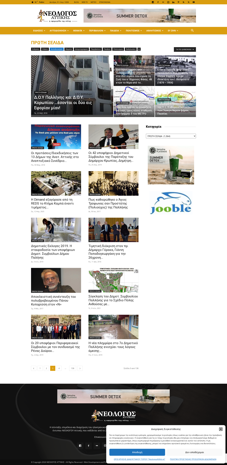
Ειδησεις (38, 30)
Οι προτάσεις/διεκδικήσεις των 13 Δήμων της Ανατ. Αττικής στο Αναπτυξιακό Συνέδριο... (55, 157)
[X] (188, 2)
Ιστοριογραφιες (81, 49)
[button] (220, 429)
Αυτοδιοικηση (58, 30)
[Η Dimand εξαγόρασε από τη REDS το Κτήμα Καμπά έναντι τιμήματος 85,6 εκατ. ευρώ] (56, 183)
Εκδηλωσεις (130, 49)
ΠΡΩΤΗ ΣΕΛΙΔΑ (41, 92)
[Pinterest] (178, 2)
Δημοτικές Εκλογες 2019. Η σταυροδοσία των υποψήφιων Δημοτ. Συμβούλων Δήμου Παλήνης (53, 251)
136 (72, 368)
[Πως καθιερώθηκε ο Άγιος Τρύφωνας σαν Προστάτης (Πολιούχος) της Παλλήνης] (113, 183)
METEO (93, 2)
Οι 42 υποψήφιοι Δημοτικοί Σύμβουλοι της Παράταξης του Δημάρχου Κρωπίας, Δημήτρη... (110, 156)
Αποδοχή (137, 452)
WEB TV (85, 2)
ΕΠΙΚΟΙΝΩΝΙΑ (104, 2)
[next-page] (80, 368)
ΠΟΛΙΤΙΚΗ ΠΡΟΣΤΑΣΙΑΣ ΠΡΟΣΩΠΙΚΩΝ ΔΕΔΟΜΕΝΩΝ (193, 459)
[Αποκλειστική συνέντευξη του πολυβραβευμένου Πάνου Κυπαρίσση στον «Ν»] (56, 280)
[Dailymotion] (153, 2)
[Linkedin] (173, 2)
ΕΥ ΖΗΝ (172, 30)
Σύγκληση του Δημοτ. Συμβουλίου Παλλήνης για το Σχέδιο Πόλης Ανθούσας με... (113, 300)
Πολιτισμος (132, 30)
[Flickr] (163, 2)
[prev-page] (33, 368)
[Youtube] (193, 2)
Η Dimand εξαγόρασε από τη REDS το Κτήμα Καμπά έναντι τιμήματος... (52, 203)
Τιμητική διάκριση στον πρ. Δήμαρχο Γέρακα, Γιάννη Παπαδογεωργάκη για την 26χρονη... (108, 251)
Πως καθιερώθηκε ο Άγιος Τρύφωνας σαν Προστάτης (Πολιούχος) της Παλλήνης (108, 203)
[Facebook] (158, 2)
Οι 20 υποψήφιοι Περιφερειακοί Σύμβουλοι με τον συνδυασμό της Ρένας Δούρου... (55, 347)
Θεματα (77, 30)
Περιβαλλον (96, 30)
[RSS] (183, 2)
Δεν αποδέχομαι (194, 452)
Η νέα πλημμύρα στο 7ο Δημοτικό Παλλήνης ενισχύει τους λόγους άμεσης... (113, 347)
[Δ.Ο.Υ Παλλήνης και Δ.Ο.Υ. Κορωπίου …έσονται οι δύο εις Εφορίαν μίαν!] (72, 85)
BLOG (76, 2)
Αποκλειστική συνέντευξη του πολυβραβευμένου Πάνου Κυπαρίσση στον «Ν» (53, 300)
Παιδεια (114, 30)
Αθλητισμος (153, 30)
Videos (45, 49)
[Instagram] (168, 2)
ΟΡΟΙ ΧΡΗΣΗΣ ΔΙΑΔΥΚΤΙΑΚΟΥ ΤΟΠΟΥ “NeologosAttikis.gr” (139, 459)
